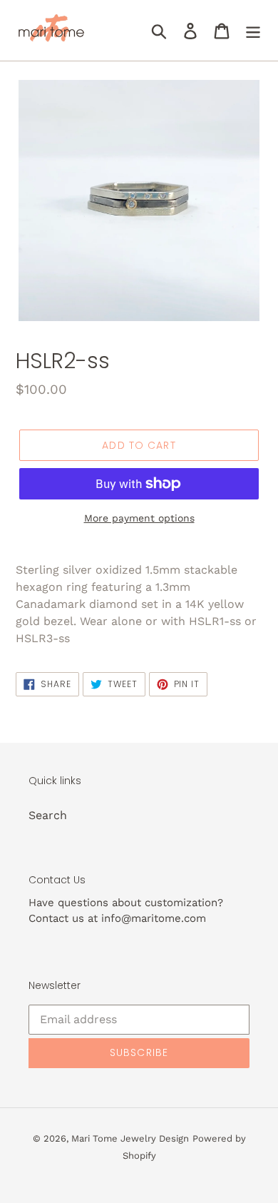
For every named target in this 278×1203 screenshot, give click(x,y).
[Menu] (253, 30)
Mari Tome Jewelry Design (130, 1138)
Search (48, 815)
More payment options (139, 518)
